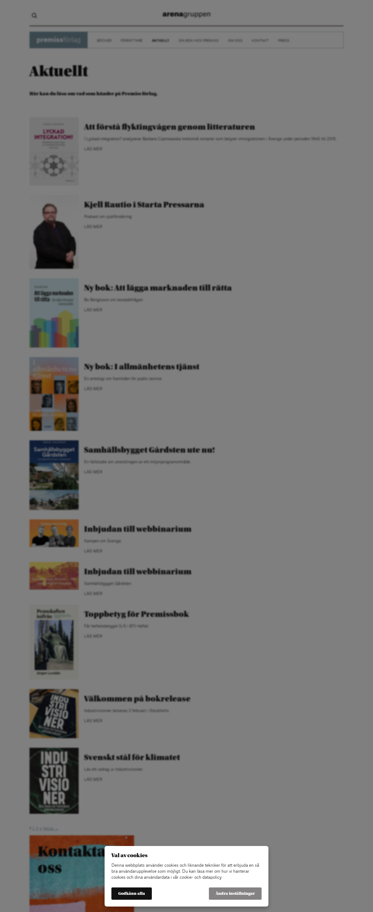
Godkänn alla (131, 893)
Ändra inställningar (235, 893)
